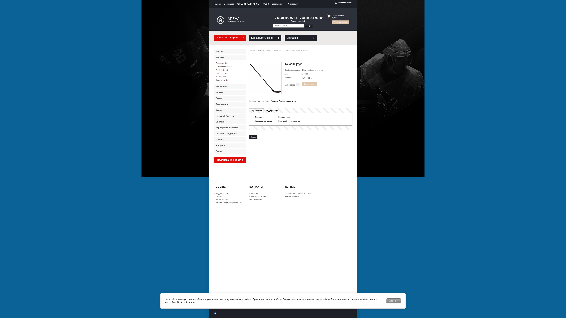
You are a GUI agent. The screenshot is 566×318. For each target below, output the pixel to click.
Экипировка (222, 86)
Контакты (253, 193)
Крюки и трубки (222, 80)
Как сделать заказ (262, 37)
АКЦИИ (266, 4)
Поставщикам (255, 199)
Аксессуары (222, 104)
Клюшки (261, 50)
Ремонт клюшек (292, 196)
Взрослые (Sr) (222, 63)
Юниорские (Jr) (222, 70)
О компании (229, 4)
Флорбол (220, 145)
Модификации (272, 111)
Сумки (219, 98)
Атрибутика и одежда (227, 127)
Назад (253, 137)
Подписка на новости (230, 160)
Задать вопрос (278, 4)
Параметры (256, 111)
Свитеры (220, 122)
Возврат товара (221, 199)
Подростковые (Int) (274, 50)
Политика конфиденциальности (228, 202)
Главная (217, 4)
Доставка (292, 37)
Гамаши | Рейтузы (225, 116)
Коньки (219, 51)
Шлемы (219, 92)
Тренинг (220, 139)
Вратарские (221, 77)
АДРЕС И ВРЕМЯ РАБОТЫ (248, 4)
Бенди (219, 151)
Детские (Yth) (221, 73)
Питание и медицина (226, 133)
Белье (219, 110)
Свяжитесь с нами (257, 196)
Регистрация (293, 4)
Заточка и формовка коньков (298, 193)
